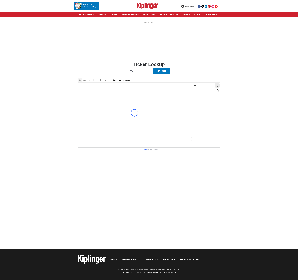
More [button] (185, 14)
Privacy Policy (153, 259)
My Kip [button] (197, 14)
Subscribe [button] (211, 14)
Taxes (114, 14)
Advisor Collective (169, 14)
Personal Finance (130, 14)
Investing (103, 14)
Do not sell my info (189, 259)
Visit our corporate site (173, 269)
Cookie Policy (170, 259)
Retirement (88, 14)
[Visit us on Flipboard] (216, 6)
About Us (114, 259)
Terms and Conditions (132, 259)
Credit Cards (149, 14)
